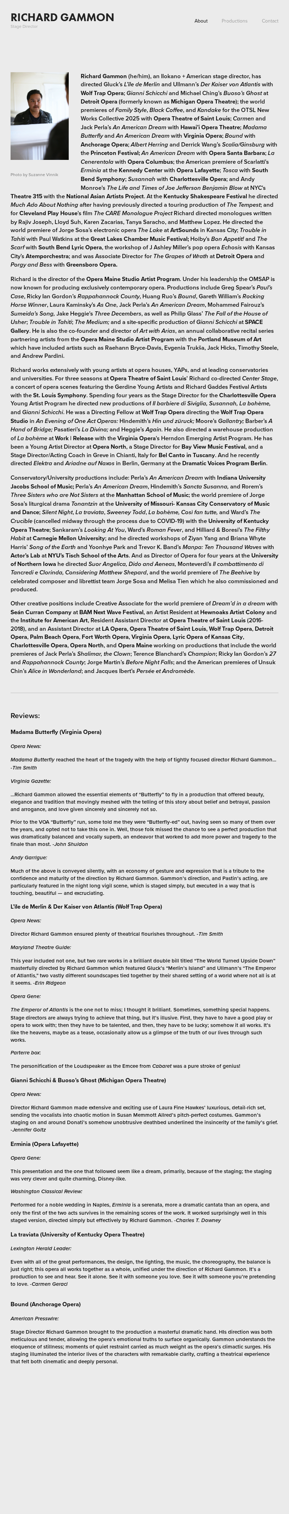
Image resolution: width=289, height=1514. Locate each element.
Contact (270, 20)
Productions (235, 20)
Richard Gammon (62, 17)
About (201, 20)
